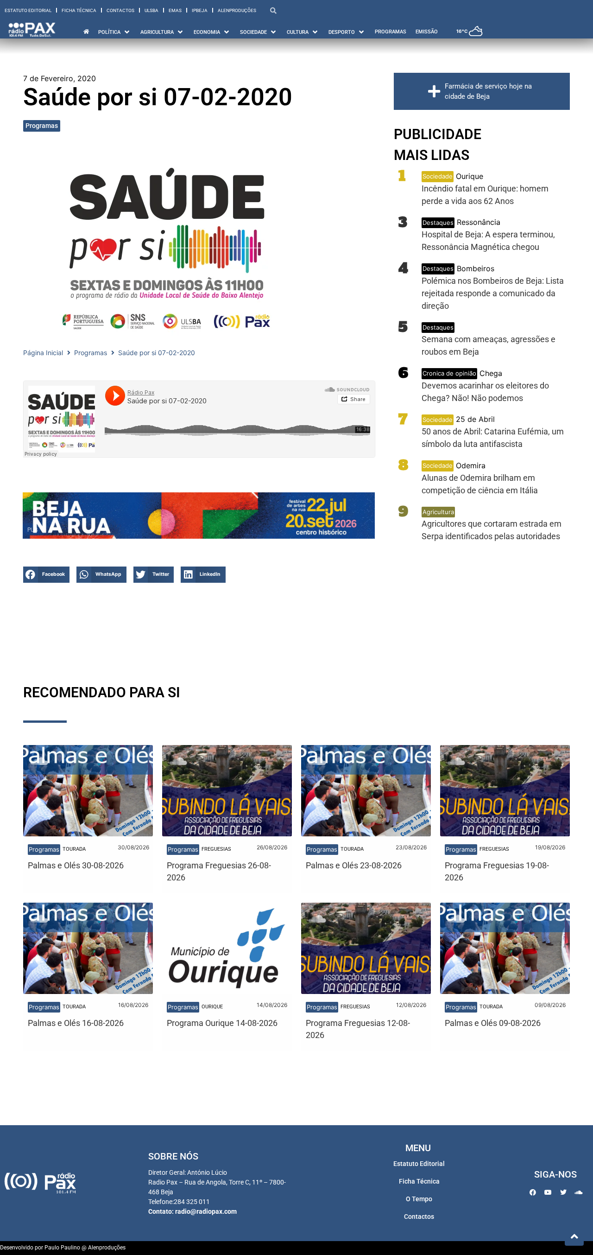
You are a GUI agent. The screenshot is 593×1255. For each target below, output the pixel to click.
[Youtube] (548, 1192)
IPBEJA (200, 10)
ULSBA (151, 10)
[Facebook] (532, 1192)
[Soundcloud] (578, 1192)
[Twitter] (563, 1192)
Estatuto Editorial (28, 10)
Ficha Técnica (79, 10)
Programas (41, 125)
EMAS (175, 10)
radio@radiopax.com (206, 1211)
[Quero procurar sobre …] (273, 10)
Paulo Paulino (62, 1247)
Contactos (120, 10)
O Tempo (419, 1199)
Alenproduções (237, 10)
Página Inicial (43, 353)
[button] (115, 31)
